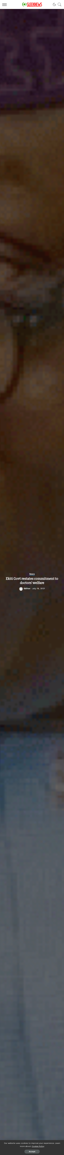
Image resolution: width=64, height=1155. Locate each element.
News (32, 574)
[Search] (59, 4)
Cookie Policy (38, 1146)
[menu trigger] (5, 4)
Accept (32, 1152)
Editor (27, 588)
